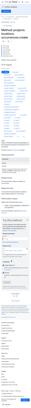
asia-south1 (21, 77)
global (6, 72)
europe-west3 (21, 93)
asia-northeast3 (8, 77)
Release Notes (5, 346)
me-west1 (7, 104)
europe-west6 (21, 96)
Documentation (10, 16)
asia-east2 (7, 75)
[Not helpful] (14, 22)
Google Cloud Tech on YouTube (9, 384)
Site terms (18, 391)
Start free (6, 11)
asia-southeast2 (8, 83)
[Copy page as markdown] (8, 41)
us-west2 (16, 125)
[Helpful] (11, 22)
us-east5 (16, 120)
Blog (2, 374)
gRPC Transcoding (15, 150)
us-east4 (6, 120)
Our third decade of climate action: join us (13, 396)
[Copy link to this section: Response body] (14, 188)
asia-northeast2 (20, 131)
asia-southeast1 (19, 80)
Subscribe (25, 400)
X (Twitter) (4, 379)
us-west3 (6, 128)
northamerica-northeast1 (11, 107)
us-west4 (16, 128)
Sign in (27, 2)
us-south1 (16, 123)
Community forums (6, 340)
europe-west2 (8, 93)
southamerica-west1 (10, 115)
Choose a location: (5, 68)
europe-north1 (22, 88)
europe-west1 (24, 91)
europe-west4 (8, 96)
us (18, 136)
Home (2, 16)
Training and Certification (7, 366)
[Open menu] (2, 2)
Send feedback (7, 25)
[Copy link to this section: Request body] (13, 178)
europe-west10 (8, 136)
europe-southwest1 (9, 91)
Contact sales (4, 333)
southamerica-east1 (9, 112)
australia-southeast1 (10, 85)
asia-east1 (15, 72)
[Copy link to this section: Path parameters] (16, 155)
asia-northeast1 (19, 75)
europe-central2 (8, 88)
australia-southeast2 (10, 133)
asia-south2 (7, 80)
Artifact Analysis (11, 7)
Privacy (12, 391)
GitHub (3, 356)
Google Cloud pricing (6, 328)
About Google (4, 391)
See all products (5, 325)
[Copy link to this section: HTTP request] (13, 65)
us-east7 (6, 123)
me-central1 (7, 101)
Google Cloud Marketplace (8, 330)
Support (3, 343)
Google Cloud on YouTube (8, 382)
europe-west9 (21, 99)
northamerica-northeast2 (11, 109)
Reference (15, 18)
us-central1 (23, 115)
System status (5, 348)
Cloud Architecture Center (8, 364)
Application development (22, 16)
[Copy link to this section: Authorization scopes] (19, 199)
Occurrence (5, 183)
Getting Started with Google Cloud (10, 358)
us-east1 (17, 117)
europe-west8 (8, 99)
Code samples (5, 361)
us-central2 (7, 117)
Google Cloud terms (7, 393)
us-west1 (6, 125)
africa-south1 (8, 131)
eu (24, 136)
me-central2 (18, 101)
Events (3, 376)
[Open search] (19, 2)
